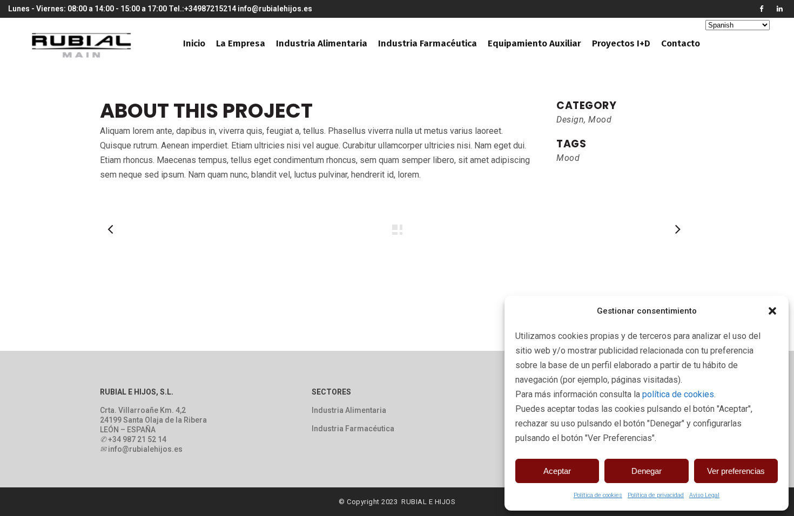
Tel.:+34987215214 (202, 8)
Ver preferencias (736, 471)
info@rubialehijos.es (275, 8)
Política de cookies (598, 495)
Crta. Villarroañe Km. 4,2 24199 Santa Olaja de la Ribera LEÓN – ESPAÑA (153, 420)
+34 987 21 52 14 (137, 439)
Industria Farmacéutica (353, 428)
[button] (772, 310)
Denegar (646, 471)
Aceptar (557, 471)
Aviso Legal (704, 495)
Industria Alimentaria (349, 410)
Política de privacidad (656, 495)
